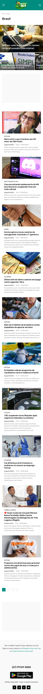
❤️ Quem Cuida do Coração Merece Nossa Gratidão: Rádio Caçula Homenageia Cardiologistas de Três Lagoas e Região (21, 516)
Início (3, 14)
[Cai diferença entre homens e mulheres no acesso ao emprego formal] (21, 446)
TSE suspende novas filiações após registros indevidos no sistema (20, 416)
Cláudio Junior (9, 523)
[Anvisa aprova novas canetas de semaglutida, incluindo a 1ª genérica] (21, 215)
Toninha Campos (10, 510)
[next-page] (16, 589)
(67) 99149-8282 (21, 667)
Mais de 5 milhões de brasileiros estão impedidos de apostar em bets (22, 326)
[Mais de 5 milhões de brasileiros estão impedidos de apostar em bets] (21, 308)
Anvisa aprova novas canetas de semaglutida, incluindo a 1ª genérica (21, 233)
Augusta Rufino (9, 145)
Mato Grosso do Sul (11, 181)
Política (7, 412)
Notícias (39, 62)
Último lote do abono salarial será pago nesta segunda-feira (22, 280)
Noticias (7, 136)
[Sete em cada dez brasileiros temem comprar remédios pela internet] (21, 38)
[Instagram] (19, 687)
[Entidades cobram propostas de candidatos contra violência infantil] (21, 353)
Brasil (4, 42)
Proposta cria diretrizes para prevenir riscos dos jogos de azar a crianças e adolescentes (22, 565)
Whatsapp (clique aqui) (29, 648)
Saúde (6, 229)
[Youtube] (28, 687)
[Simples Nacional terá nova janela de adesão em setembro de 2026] (17, 61)
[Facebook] (14, 687)
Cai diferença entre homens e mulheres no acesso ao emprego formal (19, 465)
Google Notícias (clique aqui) (22, 651)
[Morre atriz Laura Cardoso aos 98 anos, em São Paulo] (21, 122)
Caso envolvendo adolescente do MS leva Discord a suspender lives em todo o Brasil (21, 186)
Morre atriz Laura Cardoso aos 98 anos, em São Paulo (20, 140)
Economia (5, 62)
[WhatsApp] (24, 687)
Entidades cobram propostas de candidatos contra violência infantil (21, 371)
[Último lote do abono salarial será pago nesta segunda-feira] (21, 263)
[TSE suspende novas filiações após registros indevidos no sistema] (21, 399)
